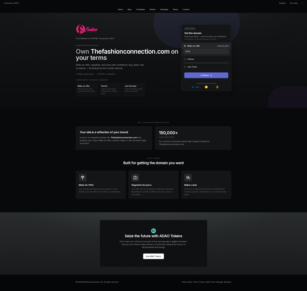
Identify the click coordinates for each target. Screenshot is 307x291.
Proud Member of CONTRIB (87, 38)
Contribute (140, 9)
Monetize (227, 282)
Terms (195, 282)
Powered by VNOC (11, 3)
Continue (205, 75)
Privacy (202, 282)
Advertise (164, 9)
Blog (129, 9)
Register (282, 3)
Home (120, 9)
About (175, 9)
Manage (219, 282)
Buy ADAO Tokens (153, 256)
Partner (153, 9)
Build (208, 282)
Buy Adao (294, 3)
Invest (213, 282)
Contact (186, 9)
